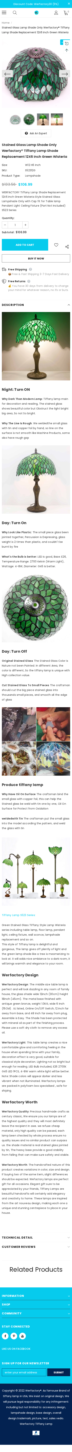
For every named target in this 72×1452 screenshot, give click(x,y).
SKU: (4, 170)
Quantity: (8, 218)
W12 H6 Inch (33, 165)
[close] (69, 4)
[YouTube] (22, 1336)
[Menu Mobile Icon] (4, 12)
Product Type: (11, 176)
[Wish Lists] (56, 244)
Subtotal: (8, 232)
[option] (36, 73)
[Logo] (36, 12)
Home (6, 23)
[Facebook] (5, 1336)
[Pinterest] (14, 1336)
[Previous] (7, 73)
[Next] (64, 73)
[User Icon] (56, 13)
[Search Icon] (18, 12)
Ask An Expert (38, 133)
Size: (5, 165)
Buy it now (36, 258)
